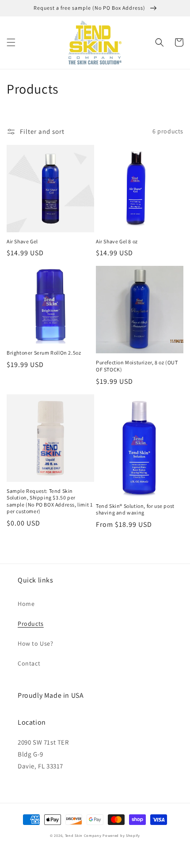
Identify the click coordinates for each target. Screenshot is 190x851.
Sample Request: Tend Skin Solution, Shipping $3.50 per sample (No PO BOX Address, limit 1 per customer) (49, 501)
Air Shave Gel (22, 241)
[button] (11, 42)
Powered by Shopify (121, 835)
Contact (29, 663)
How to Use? (35, 643)
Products (31, 624)
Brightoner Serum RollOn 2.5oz (44, 352)
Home (26, 604)
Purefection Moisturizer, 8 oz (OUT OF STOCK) (137, 366)
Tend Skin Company (83, 835)
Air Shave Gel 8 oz (117, 241)
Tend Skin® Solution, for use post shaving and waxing (135, 509)
